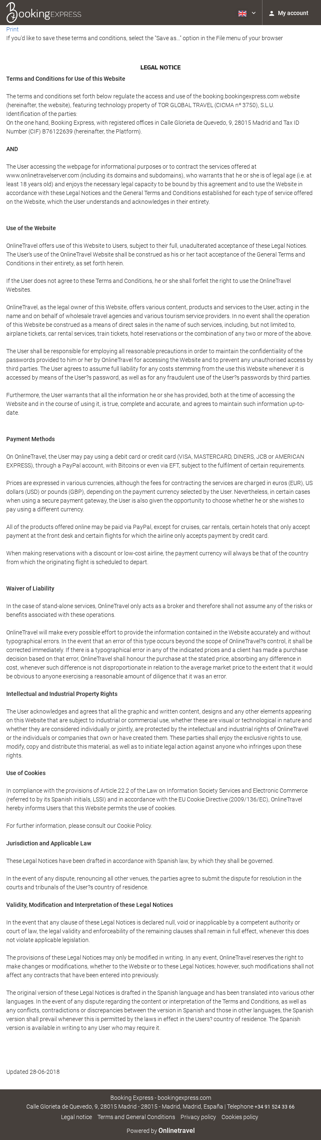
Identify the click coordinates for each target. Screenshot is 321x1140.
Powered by (161, 1130)
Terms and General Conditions (136, 1117)
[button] (246, 12)
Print (12, 29)
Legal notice (76, 1117)
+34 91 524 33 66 (275, 1107)
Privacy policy (198, 1117)
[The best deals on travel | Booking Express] (44, 12)
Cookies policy (240, 1117)
